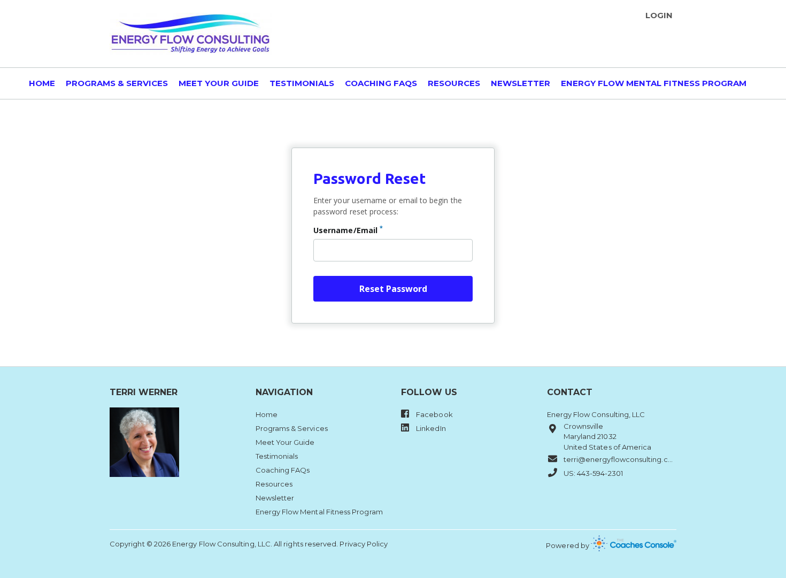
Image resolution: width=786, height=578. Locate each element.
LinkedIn (430, 428)
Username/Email (348, 230)
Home (42, 83)
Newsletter (520, 83)
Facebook (433, 414)
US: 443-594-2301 (593, 473)
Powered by (568, 545)
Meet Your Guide (219, 83)
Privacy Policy (364, 544)
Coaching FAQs (381, 83)
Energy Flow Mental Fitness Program (653, 83)
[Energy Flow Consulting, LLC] (191, 34)
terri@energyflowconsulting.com (620, 459)
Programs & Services (117, 83)
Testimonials (301, 83)
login (659, 15)
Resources (454, 83)
